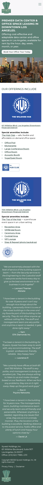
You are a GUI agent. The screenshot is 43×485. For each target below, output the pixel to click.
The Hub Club (8, 135)
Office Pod (10, 143)
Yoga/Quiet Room (13, 158)
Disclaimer (20, 466)
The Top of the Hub (11, 219)
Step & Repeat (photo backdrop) (21, 242)
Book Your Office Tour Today (17, 52)
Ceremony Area (12, 233)
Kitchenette (10, 146)
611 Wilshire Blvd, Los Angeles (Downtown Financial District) (21, 127)
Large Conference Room (17, 149)
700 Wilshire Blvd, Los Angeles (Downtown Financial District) (16, 211)
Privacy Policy (7, 466)
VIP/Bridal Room (13, 230)
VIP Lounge (10, 239)
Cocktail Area (11, 236)
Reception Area (12, 227)
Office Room (11, 152)
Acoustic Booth (12, 155)
